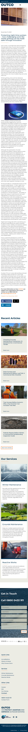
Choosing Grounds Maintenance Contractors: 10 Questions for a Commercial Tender (12, 342)
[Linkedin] (13, 717)
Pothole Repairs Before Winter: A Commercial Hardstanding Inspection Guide (13, 434)
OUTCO (21, 289)
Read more (6, 350)
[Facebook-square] (16, 717)
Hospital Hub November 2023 (9, 296)
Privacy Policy (23, 730)
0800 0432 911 (4, 1)
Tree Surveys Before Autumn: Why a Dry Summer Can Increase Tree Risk (13, 403)
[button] (6, 301)
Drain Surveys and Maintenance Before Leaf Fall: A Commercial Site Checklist (14, 373)
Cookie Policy (14, 730)
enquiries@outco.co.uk (9, 293)
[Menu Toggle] (20, 5)
